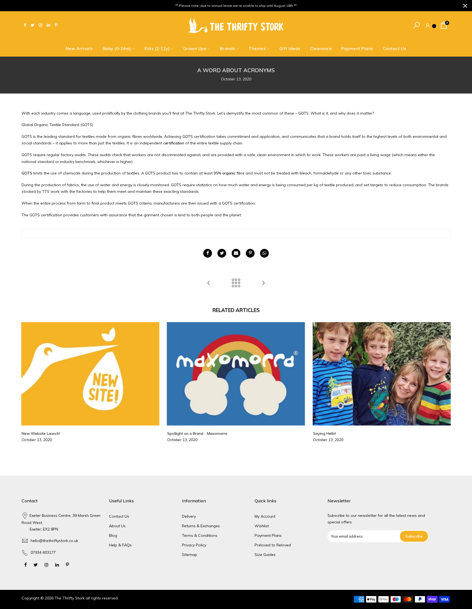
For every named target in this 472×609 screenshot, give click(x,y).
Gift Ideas (289, 48)
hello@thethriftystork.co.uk (54, 540)
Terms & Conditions (199, 535)
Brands (227, 48)
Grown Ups (194, 48)
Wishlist (262, 525)
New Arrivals (79, 48)
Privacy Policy (194, 545)
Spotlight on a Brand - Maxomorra (197, 433)
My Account (265, 516)
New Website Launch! (41, 433)
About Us (117, 525)
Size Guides (265, 554)
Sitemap (189, 554)
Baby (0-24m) (117, 48)
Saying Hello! (324, 433)
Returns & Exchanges (201, 525)
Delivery (189, 516)
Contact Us (394, 48)
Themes (257, 48)
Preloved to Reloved (273, 545)
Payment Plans (357, 48)
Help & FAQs (120, 545)
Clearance (321, 48)
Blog (113, 535)
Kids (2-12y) (157, 48)
